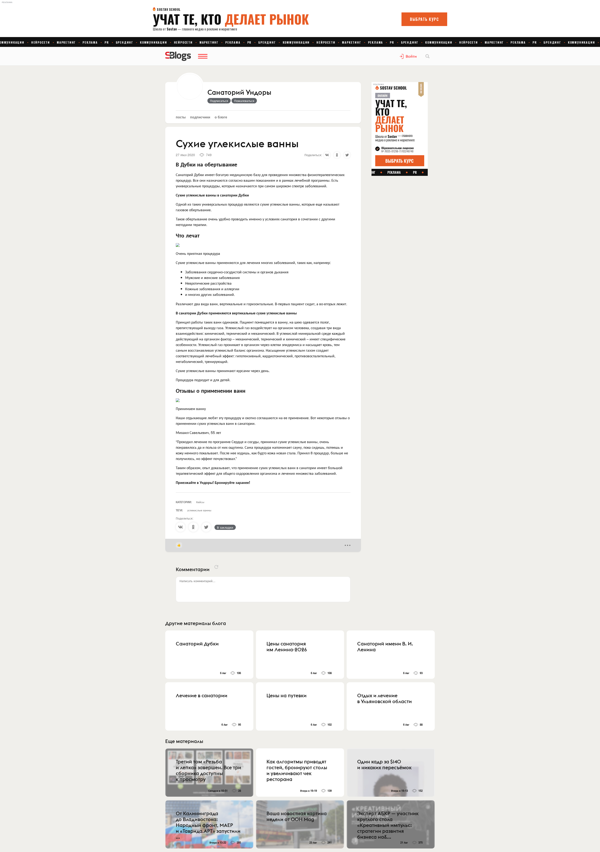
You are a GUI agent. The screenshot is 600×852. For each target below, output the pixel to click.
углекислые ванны (199, 510)
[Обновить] (216, 566)
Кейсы (200, 502)
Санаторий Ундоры (239, 92)
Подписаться (219, 100)
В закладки (225, 527)
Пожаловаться (244, 100)
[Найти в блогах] (427, 56)
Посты (181, 117)
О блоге (221, 117)
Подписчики (200, 117)
